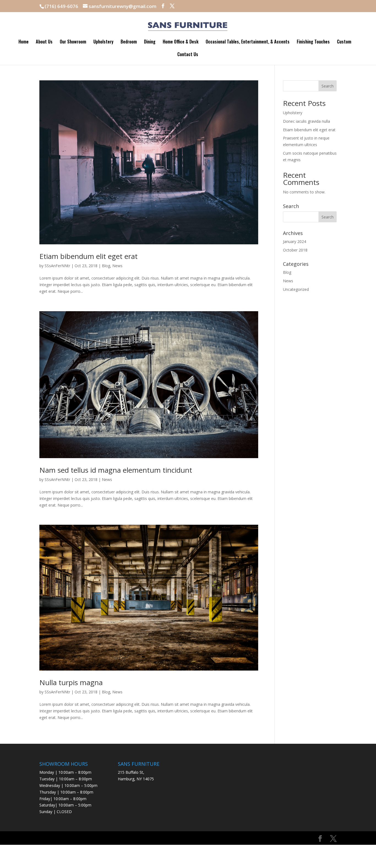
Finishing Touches (313, 42)
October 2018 (295, 250)
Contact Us (187, 55)
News (117, 265)
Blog (106, 265)
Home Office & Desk (180, 42)
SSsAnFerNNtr (57, 265)
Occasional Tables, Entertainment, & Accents (248, 42)
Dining (150, 42)
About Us (44, 42)
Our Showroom (73, 42)
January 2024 (294, 241)
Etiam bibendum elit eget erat (88, 256)
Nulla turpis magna (71, 682)
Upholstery (103, 42)
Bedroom (129, 42)
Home (23, 42)
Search (327, 86)
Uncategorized (296, 289)
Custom (344, 42)
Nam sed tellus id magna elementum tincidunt (115, 470)
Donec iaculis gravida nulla (306, 121)
